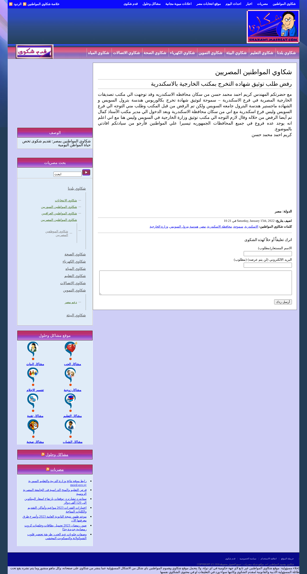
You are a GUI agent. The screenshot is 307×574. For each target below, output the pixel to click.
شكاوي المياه (98, 53)
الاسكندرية (251, 226)
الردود (18, 4)
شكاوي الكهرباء (182, 53)
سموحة (238, 226)
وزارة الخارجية (159, 226)
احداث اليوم (233, 4)
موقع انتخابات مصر (208, 4)
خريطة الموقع (287, 558)
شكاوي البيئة (236, 53)
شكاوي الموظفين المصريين (56, 233)
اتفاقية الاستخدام (269, 558)
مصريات (262, 4)
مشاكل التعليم (72, 416)
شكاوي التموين (210, 53)
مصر (203, 226)
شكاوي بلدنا (286, 53)
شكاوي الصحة (155, 53)
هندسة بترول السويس (184, 226)
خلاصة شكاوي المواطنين (43, 4)
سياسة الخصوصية (248, 558)
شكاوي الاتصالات (126, 53)
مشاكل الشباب (73, 442)
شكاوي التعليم (261, 53)
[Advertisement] (194, 173)
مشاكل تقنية (35, 416)
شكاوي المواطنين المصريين (59, 220)
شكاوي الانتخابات (66, 200)
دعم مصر (71, 302)
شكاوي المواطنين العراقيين (59, 213)
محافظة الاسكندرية (219, 226)
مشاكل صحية (35, 442)
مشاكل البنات (35, 364)
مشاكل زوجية (72, 390)
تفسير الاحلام (35, 390)
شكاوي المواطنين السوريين (59, 207)
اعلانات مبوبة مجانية (178, 4)
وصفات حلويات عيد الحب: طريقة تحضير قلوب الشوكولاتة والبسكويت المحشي (57, 536)
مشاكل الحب (72, 364)
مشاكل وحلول (151, 4)
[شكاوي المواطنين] (273, 42)
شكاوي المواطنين (284, 4)
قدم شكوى (131, 4)
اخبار (249, 4)
